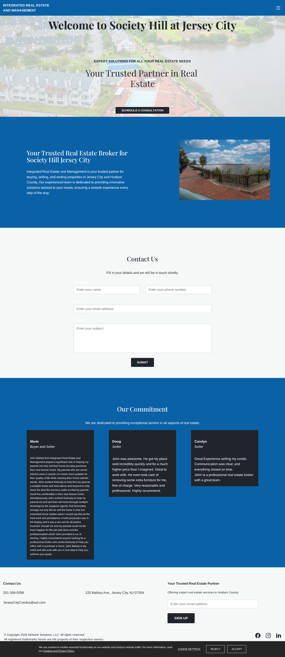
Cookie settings (189, 649)
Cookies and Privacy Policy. (58, 650)
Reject (215, 649)
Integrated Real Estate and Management (26, 8)
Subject (79, 320)
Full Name (81, 282)
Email (78, 301)
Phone (150, 282)
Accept (237, 649)
